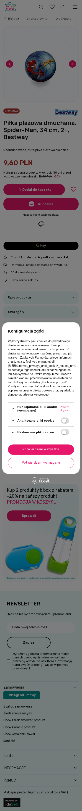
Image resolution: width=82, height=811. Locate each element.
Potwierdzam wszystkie (41, 449)
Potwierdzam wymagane (41, 463)
